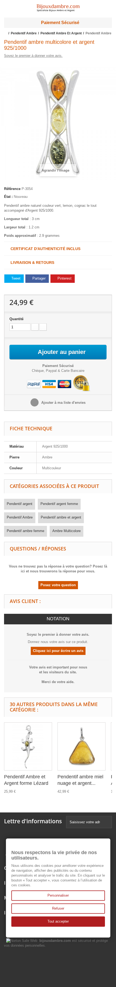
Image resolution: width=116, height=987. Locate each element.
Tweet (15, 278)
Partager (38, 278)
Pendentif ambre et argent (61, 517)
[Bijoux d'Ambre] (58, 6)
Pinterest (63, 278)
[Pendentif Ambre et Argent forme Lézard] (28, 746)
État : (8, 197)
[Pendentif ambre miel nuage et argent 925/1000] (81, 746)
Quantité (16, 319)
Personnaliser (58, 895)
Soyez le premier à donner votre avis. (33, 56)
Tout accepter (58, 921)
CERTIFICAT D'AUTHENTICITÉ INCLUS (43, 249)
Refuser (58, 908)
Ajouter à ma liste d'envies (63, 403)
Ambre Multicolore (66, 531)
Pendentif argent (19, 504)
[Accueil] (6, 33)
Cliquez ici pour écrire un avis (58, 651)
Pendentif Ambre (20, 517)
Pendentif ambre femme (25, 531)
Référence (12, 189)
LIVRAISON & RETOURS (30, 262)
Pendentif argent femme (59, 504)
